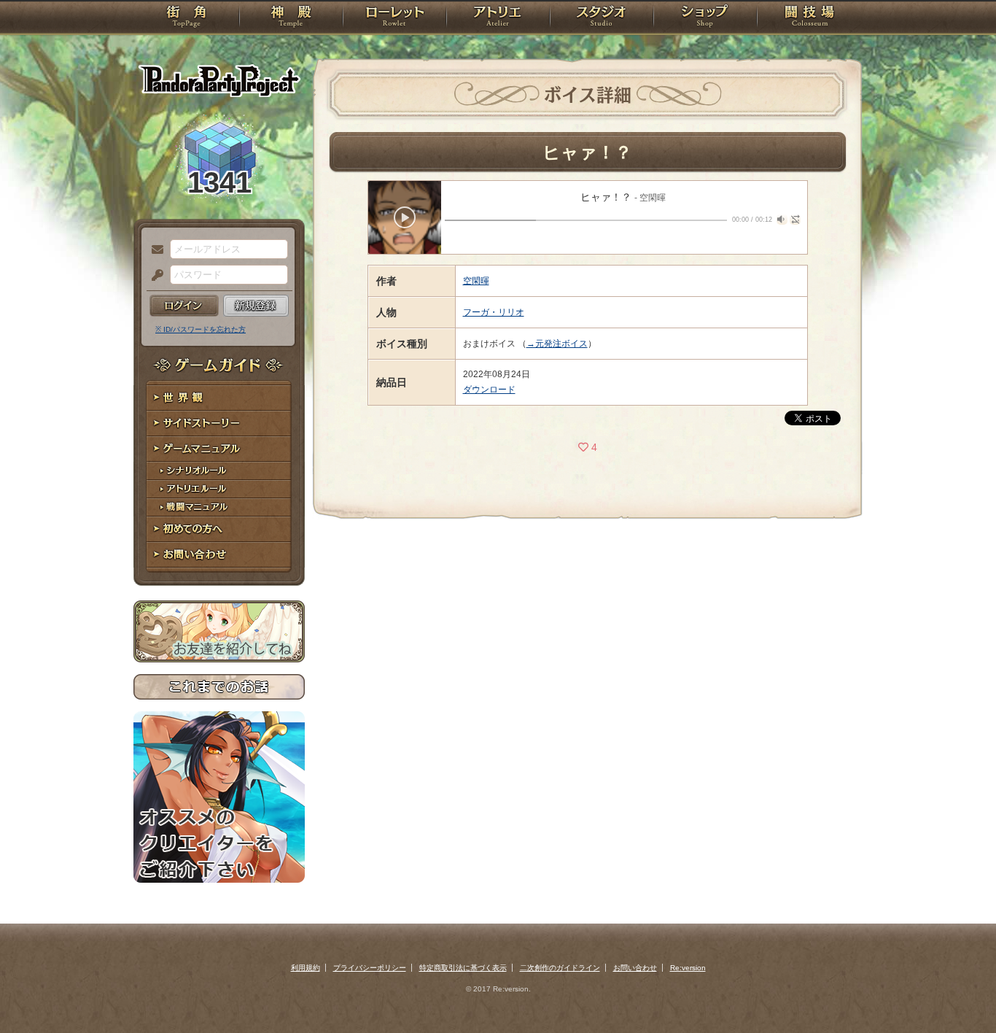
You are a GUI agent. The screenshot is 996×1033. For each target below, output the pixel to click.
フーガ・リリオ (493, 312)
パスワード (153, 276)
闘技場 (810, 18)
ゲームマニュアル (219, 449)
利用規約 (305, 968)
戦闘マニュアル (219, 507)
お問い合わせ (219, 555)
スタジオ (601, 18)
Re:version (688, 968)
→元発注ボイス (557, 343)
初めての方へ (219, 529)
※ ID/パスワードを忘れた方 (200, 329)
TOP (186, 18)
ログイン (184, 306)
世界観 (219, 398)
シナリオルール (219, 471)
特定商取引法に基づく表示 (463, 968)
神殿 (291, 18)
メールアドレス (153, 250)
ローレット (394, 18)
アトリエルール (219, 489)
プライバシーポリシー (369, 968)
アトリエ (498, 18)
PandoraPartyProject (219, 80)
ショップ (705, 18)
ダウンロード (489, 389)
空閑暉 (476, 281)
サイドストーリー (219, 423)
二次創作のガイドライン (560, 968)
